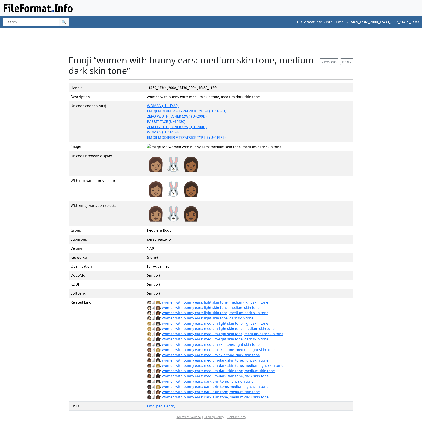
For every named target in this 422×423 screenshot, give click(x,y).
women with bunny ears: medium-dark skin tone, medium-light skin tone (222, 365)
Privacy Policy (214, 417)
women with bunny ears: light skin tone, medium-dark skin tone (215, 312)
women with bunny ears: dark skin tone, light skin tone (207, 381)
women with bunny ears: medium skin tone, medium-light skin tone (218, 349)
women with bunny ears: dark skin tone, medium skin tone (211, 391)
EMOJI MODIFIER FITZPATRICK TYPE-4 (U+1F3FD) (186, 111)
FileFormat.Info (309, 22)
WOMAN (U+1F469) (163, 105)
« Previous (329, 62)
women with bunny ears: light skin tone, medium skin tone (211, 307)
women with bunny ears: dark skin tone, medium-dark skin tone (215, 397)
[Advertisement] (214, 41)
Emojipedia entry (161, 406)
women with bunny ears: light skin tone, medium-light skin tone (215, 302)
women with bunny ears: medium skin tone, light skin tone (211, 344)
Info (329, 22)
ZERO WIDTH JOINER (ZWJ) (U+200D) (177, 116)
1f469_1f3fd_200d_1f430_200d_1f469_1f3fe (384, 22)
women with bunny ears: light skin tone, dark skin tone (207, 318)
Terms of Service (189, 417)
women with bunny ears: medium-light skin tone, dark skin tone (215, 339)
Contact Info (236, 417)
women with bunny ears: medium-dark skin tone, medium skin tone (218, 370)
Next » (346, 62)
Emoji (340, 22)
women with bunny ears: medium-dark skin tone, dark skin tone (215, 376)
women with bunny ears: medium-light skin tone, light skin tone (215, 323)
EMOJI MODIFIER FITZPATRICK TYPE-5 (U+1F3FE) (186, 137)
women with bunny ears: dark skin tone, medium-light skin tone (215, 386)
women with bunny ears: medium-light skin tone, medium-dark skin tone (222, 333)
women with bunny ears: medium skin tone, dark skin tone (211, 355)
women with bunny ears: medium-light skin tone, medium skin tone (218, 328)
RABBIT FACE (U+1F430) (166, 121)
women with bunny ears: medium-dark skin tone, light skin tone (215, 360)
